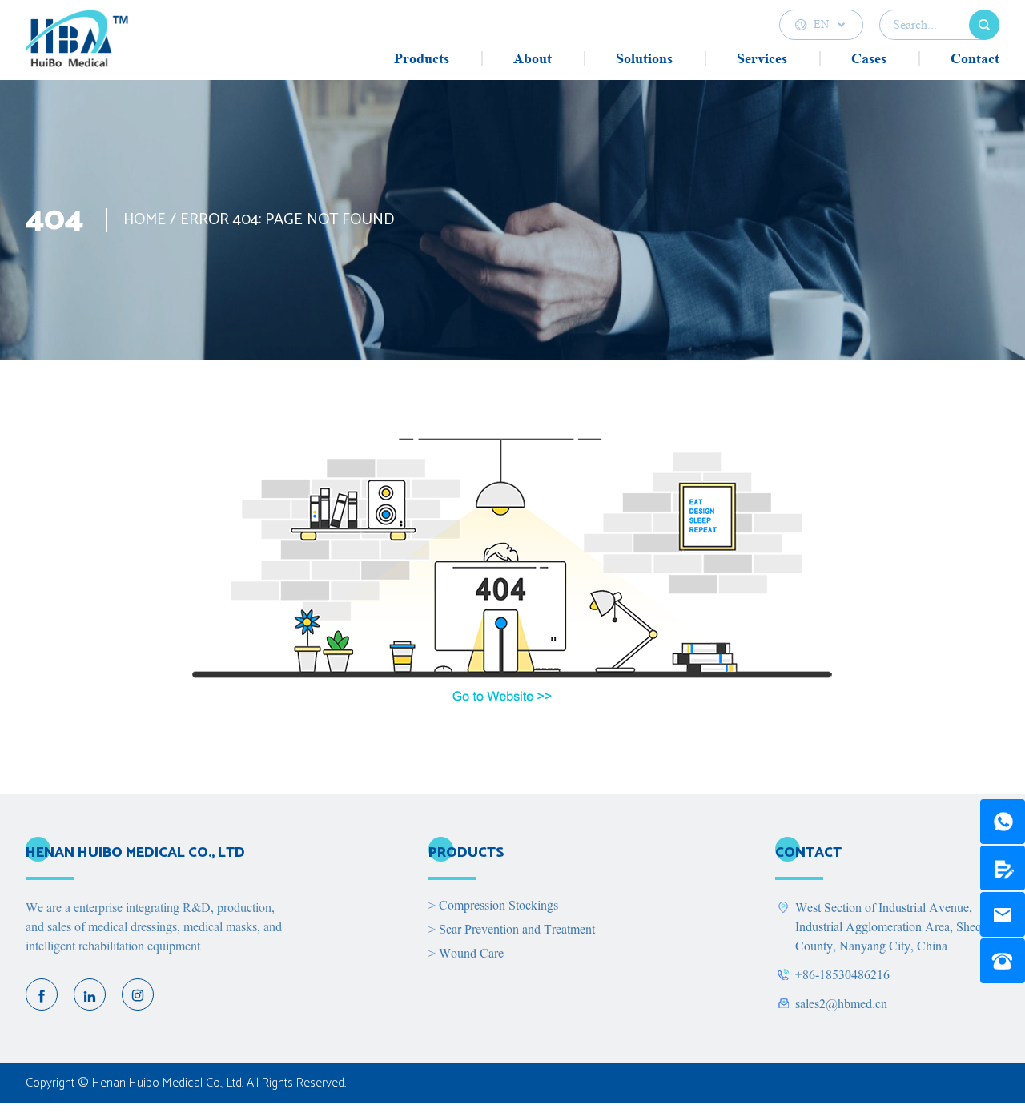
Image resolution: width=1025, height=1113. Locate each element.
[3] (1002, 914)
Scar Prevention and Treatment (511, 929)
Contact (975, 58)
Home (144, 220)
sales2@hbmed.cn (841, 1004)
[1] (1002, 821)
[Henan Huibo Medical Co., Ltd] (77, 45)
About (532, 58)
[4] (1002, 960)
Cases (868, 58)
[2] (1002, 868)
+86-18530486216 (842, 975)
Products (421, 58)
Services (762, 58)
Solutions (644, 58)
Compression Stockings (493, 905)
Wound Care (466, 953)
